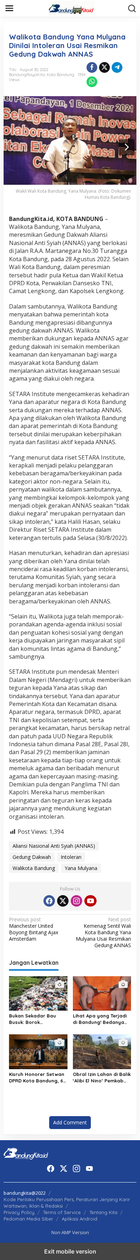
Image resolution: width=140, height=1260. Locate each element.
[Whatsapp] (92, 81)
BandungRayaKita (27, 74)
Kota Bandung (60, 74)
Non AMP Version (70, 1232)
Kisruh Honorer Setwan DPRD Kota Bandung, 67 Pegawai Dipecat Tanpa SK (37, 1077)
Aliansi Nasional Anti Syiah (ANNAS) (54, 845)
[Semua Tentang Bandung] (71, 7)
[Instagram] (76, 901)
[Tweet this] (104, 67)
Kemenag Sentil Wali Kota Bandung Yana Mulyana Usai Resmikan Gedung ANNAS (103, 932)
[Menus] (9, 8)
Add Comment (70, 1122)
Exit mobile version (70, 1251)
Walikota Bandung (34, 868)
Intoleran (71, 857)
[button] (132, 8)
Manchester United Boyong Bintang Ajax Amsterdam (33, 929)
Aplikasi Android (79, 1219)
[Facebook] (49, 901)
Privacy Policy (19, 1212)
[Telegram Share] (117, 67)
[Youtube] (90, 901)
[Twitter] (63, 901)
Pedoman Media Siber (28, 1219)
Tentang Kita (103, 1212)
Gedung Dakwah (32, 857)
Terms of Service (62, 1212)
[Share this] (92, 67)
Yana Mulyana (81, 868)
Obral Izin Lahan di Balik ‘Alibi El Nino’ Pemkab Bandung (102, 1077)
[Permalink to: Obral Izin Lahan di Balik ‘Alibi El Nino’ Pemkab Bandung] (102, 1051)
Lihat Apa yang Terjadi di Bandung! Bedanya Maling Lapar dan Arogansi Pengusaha (100, 1019)
